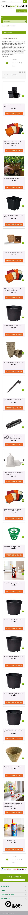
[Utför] (24, 880)
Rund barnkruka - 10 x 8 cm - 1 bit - (13, 619)
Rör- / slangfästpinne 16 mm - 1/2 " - (13, 399)
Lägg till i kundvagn (14, 114)
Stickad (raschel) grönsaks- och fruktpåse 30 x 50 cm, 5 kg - (12, 289)
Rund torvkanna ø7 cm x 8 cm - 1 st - (13, 362)
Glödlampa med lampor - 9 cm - (12, 546)
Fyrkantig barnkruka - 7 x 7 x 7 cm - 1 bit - (13, 216)
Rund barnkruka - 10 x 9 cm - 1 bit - (13, 656)
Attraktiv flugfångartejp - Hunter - (13, 583)
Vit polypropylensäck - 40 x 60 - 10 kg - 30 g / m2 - (13, 473)
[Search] (25, 22)
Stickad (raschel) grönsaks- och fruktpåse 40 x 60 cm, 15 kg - (12, 142)
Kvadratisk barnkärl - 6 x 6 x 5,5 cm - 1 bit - (13, 105)
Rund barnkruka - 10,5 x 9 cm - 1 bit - (13, 730)
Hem (3, 26)
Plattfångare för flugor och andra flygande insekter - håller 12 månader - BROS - (13, 805)
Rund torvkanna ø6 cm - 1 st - (12, 178)
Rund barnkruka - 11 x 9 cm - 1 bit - (13, 693)
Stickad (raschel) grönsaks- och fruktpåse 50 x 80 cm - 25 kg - (12, 510)
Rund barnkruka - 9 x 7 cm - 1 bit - (13, 325)
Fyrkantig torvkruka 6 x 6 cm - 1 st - (13, 252)
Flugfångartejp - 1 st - (10, 840)
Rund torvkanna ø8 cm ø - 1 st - (12, 766)
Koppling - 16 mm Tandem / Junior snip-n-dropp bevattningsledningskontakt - (13, 437)
